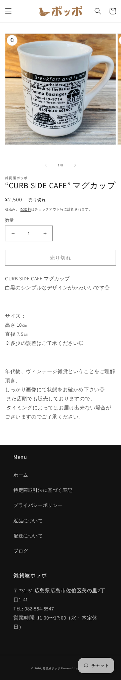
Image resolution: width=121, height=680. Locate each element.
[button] (8, 11)
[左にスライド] (45, 165)
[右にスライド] (75, 165)
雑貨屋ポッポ (51, 668)
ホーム (20, 475)
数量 (9, 220)
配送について (28, 536)
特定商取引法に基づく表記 (42, 490)
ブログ (20, 551)
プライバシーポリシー (38, 505)
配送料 (26, 209)
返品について (28, 521)
